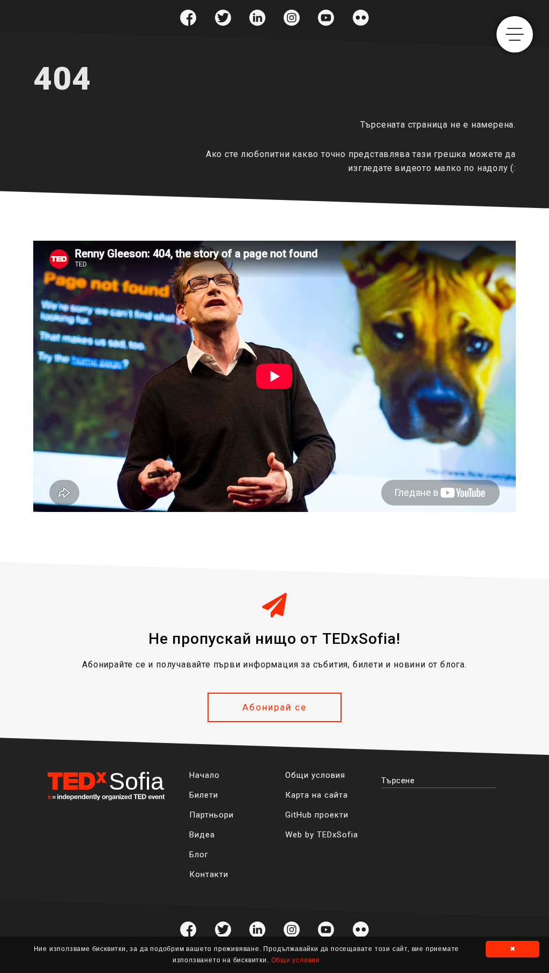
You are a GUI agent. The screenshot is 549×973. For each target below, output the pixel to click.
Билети (203, 795)
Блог (199, 854)
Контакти (208, 874)
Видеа (202, 835)
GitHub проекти (316, 815)
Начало (204, 775)
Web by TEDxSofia (321, 835)
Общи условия (315, 775)
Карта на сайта (316, 795)
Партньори (211, 815)
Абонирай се (274, 707)
